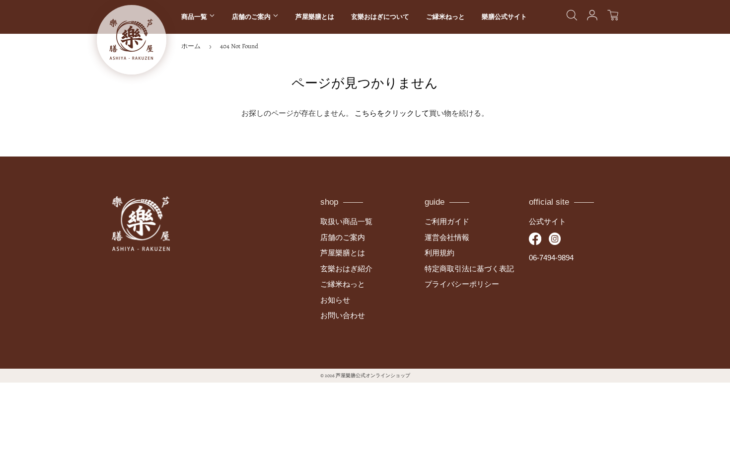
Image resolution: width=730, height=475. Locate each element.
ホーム (191, 46)
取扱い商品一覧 (346, 222)
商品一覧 (195, 16)
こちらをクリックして (392, 113)
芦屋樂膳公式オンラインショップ (373, 375)
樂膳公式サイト (504, 16)
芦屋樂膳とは (314, 16)
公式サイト (547, 222)
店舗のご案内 (252, 16)
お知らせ (335, 300)
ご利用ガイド (447, 222)
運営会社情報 (447, 237)
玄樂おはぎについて (380, 16)
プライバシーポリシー (462, 284)
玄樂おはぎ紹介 (346, 269)
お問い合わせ (342, 315)
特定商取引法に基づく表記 (469, 269)
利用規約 (439, 253)
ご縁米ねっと (445, 16)
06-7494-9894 (551, 257)
